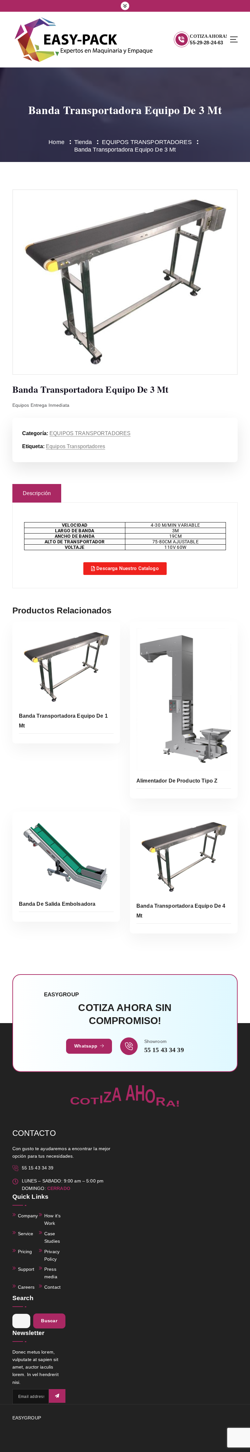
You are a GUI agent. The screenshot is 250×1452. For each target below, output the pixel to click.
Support (26, 1269)
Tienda (83, 142)
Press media (50, 1273)
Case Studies (52, 1237)
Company (28, 1215)
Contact (52, 1287)
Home (56, 142)
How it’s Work (52, 1219)
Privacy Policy (52, 1255)
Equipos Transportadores (75, 446)
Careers (26, 1287)
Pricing (25, 1251)
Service (26, 1233)
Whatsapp (86, 1046)
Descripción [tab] (37, 493)
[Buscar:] (21, 1321)
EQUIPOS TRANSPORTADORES (147, 142)
